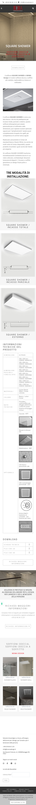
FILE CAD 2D (9, 549)
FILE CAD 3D (9, 553)
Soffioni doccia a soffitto (18, 55)
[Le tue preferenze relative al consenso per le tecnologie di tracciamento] (2, 604)
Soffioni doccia (18, 52)
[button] (33, 8)
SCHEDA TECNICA (11, 545)
